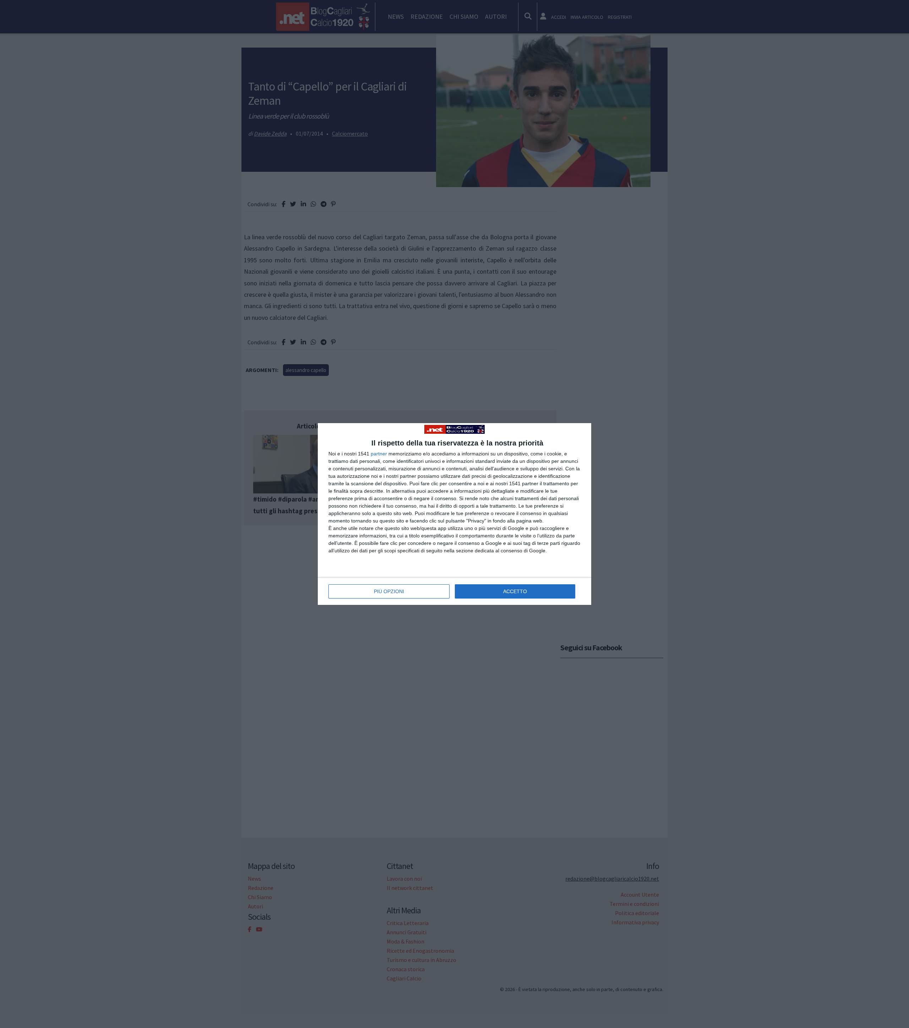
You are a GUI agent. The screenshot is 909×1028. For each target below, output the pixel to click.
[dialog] (454, 514)
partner (379, 453)
